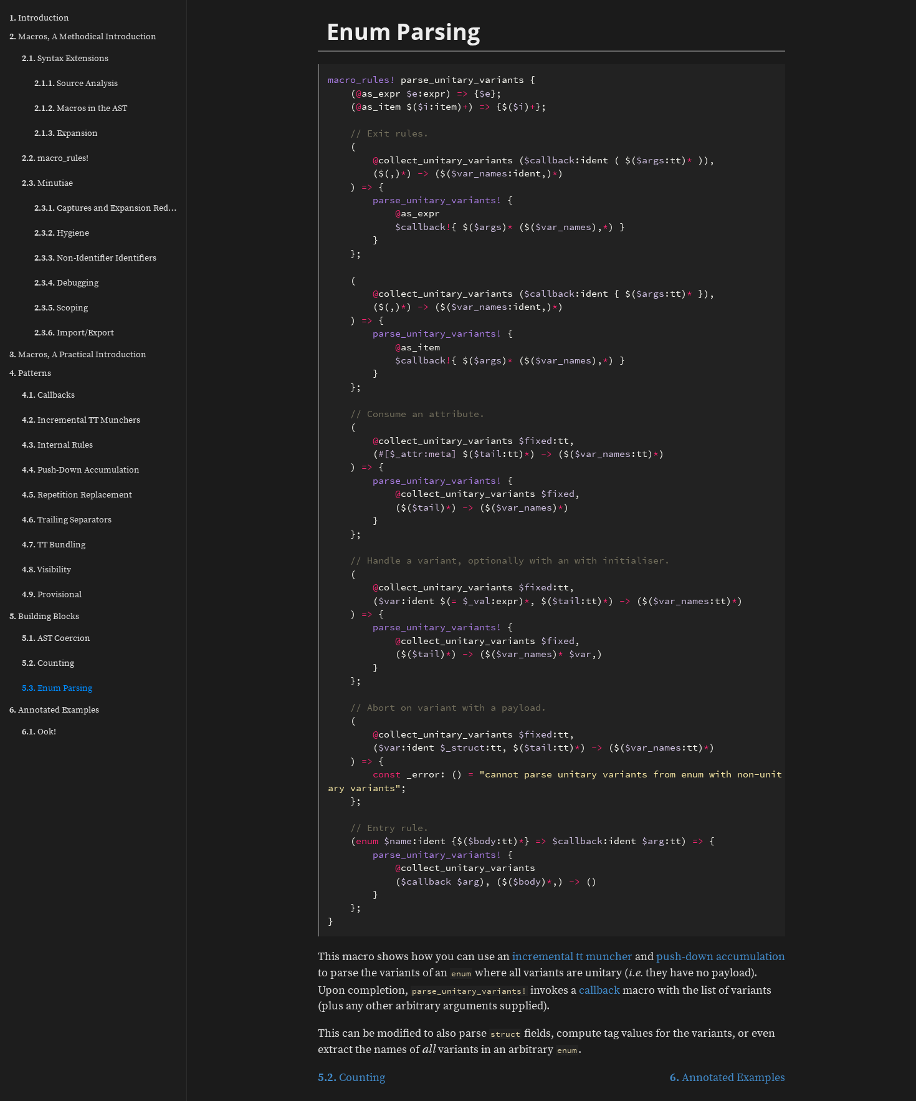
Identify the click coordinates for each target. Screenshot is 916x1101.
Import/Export (74, 333)
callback (599, 990)
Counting (48, 663)
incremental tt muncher (572, 957)
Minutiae (47, 183)
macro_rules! (55, 158)
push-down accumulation (720, 957)
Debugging (66, 283)
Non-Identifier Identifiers (95, 258)
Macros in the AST (80, 108)
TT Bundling (53, 544)
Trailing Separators (67, 520)
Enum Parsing (57, 688)
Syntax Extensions (65, 58)
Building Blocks (44, 616)
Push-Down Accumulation (81, 470)
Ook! (39, 732)
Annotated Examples (54, 710)
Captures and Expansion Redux (106, 208)
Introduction (39, 18)
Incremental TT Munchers (81, 420)
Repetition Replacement (77, 495)
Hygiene (61, 233)
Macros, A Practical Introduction (77, 354)
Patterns (30, 373)
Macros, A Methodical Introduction (82, 36)
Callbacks (48, 395)
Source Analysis (76, 83)
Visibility (46, 569)
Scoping (61, 308)
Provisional (52, 594)
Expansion (66, 133)
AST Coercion (56, 638)
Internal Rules (57, 445)
